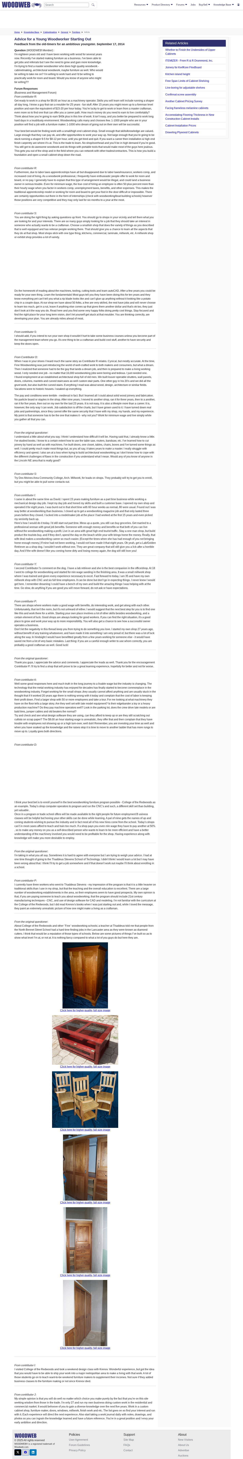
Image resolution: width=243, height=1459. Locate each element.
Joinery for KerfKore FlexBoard (183, 67)
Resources (140, 4)
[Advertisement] (121, 19)
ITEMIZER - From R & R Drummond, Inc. (189, 60)
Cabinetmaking (50, 32)
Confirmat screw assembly (180, 94)
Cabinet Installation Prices (180, 125)
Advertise (183, 1450)
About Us (183, 1445)
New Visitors (185, 1439)
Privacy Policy (77, 1450)
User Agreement (78, 1439)
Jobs (193, 4)
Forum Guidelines (79, 1445)
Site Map (128, 1439)
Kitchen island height (177, 74)
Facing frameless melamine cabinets (186, 108)
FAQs (126, 1445)
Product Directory (161, 4)
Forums (180, 4)
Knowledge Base (223, 4)
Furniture (76, 32)
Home (17, 32)
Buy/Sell (203, 4)
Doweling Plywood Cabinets (182, 132)
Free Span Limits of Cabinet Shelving (187, 81)
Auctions (183, 1455)
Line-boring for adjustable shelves (185, 87)
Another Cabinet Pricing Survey (183, 101)
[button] (17, 1452)
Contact (128, 1450)
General (64, 32)
